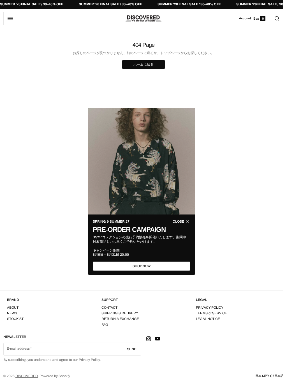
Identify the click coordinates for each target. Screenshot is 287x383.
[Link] (143, 4)
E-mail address (18, 348)
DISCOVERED (26, 376)
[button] (10, 18)
